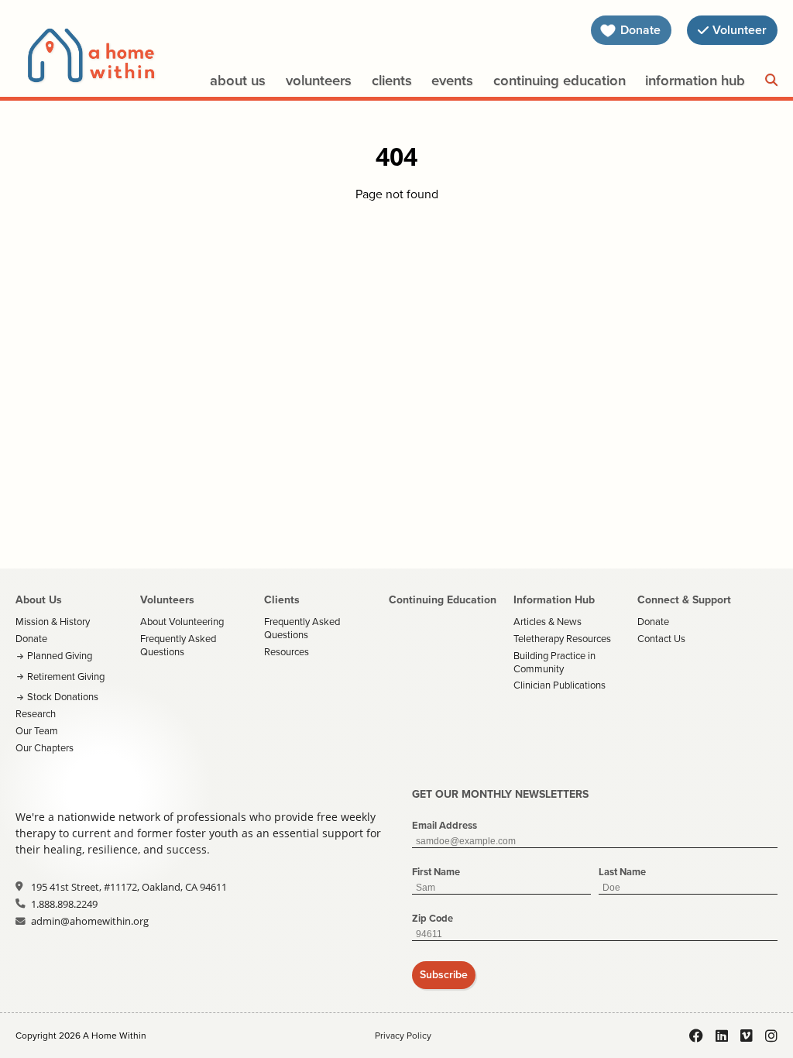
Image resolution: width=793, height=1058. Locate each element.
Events (452, 80)
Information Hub (695, 80)
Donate (31, 638)
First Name (436, 871)
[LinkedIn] (722, 1036)
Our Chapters (44, 747)
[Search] (771, 80)
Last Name (622, 871)
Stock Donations (62, 696)
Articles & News (547, 621)
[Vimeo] (746, 1036)
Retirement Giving (66, 676)
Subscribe (444, 975)
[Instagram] (771, 1036)
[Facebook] (696, 1036)
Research (35, 713)
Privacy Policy (403, 1036)
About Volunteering (182, 621)
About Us (238, 80)
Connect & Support (684, 600)
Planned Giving (59, 655)
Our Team (36, 730)
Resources (286, 651)
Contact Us (661, 638)
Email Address (444, 825)
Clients (392, 80)
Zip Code (432, 918)
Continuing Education (559, 80)
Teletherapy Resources (562, 638)
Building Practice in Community (554, 662)
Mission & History (52, 621)
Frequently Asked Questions (178, 645)
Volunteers (319, 80)
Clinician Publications (559, 685)
